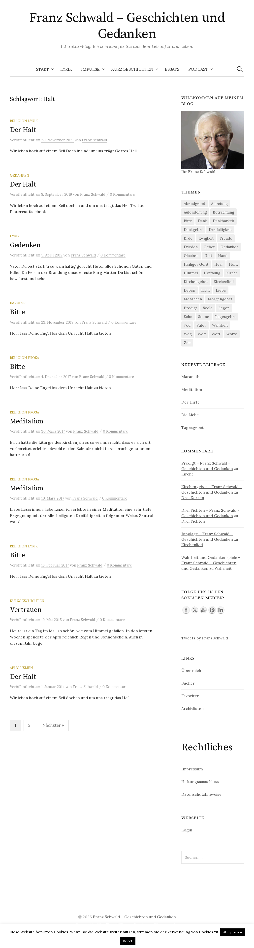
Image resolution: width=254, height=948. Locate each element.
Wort (216, 334)
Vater (201, 325)
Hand (222, 255)
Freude (226, 238)
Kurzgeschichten (132, 69)
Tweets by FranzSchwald (204, 637)
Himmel (191, 273)
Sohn (188, 316)
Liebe (221, 290)
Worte (231, 334)
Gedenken (25, 245)
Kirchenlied (224, 281)
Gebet (209, 247)
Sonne (203, 316)
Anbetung (219, 203)
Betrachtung (223, 212)
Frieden (191, 247)
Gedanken (19, 175)
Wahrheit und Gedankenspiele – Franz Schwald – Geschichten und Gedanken (210, 563)
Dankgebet (193, 229)
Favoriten (190, 695)
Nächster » (53, 725)
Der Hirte (190, 402)
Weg (188, 334)
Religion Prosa (24, 357)
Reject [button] (127, 941)
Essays (172, 69)
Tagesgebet (225, 316)
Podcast (198, 69)
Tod (187, 325)
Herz (233, 264)
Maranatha (191, 376)
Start (42, 69)
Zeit (187, 342)
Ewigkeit (206, 238)
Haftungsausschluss (200, 781)
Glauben (191, 255)
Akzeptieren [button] (232, 932)
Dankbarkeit (223, 221)
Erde (188, 238)
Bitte (17, 312)
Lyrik (66, 69)
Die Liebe (190, 414)
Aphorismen (21, 667)
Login (186, 829)
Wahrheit (220, 325)
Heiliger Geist (196, 264)
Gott (208, 255)
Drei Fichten (193, 521)
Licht (205, 290)
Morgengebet (220, 299)
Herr (218, 264)
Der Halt (23, 130)
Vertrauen (25, 609)
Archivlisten (192, 708)
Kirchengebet (196, 281)
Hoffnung (212, 273)
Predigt (190, 308)
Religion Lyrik (24, 121)
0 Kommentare (122, 194)
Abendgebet (194, 203)
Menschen (193, 299)
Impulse (90, 69)
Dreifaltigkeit (220, 229)
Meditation (26, 421)
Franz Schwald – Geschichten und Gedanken (127, 25)
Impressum (192, 768)
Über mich (191, 670)
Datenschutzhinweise (201, 794)
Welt (202, 334)
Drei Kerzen (192, 497)
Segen (224, 308)
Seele (208, 308)
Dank (202, 221)
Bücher (188, 683)
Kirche (232, 273)
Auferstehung (195, 212)
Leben (189, 290)
